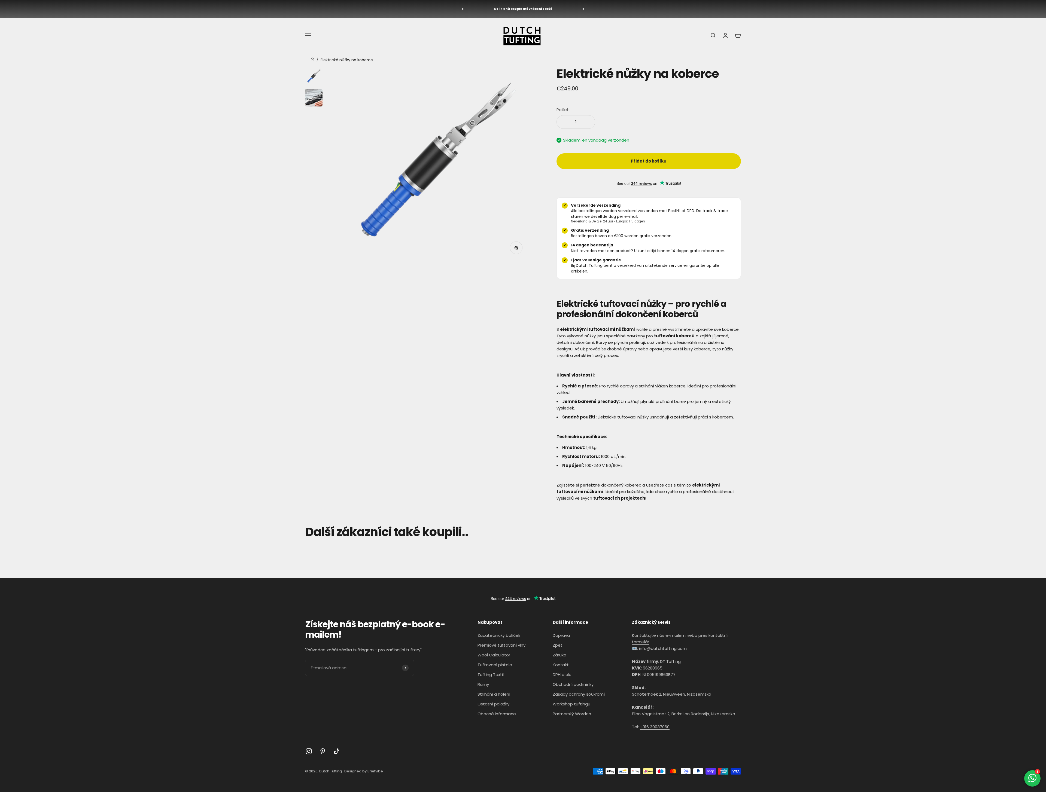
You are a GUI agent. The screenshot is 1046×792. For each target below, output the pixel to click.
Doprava (561, 635)
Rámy (483, 684)
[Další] (583, 9)
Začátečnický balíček (499, 635)
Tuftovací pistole (495, 665)
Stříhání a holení (494, 694)
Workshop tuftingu (571, 704)
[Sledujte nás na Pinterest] (322, 751)
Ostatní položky (493, 704)
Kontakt (561, 665)
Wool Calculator (494, 655)
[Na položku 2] (314, 98)
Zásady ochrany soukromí (579, 694)
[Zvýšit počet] (587, 122)
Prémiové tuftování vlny (501, 645)
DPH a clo (562, 674)
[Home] (312, 60)
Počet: (563, 109)
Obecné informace (497, 714)
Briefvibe (375, 771)
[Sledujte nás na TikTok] (336, 751)
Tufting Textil (491, 674)
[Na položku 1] (314, 76)
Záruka (559, 655)
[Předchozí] (463, 9)
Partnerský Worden (572, 714)
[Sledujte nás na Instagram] (308, 751)
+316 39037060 (655, 727)
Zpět (557, 645)
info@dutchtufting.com (663, 648)
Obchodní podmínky (573, 684)
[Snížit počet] (565, 122)
